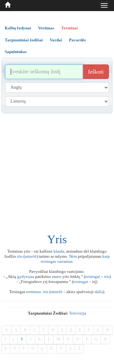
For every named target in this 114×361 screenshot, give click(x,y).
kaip (106, 256)
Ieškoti (96, 72)
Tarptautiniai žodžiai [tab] (24, 40)
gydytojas (25, 276)
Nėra (73, 256)
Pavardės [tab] (77, 40)
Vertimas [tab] (46, 28)
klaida (59, 251)
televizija (77, 313)
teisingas (48, 261)
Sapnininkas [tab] (16, 51)
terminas (33, 291)
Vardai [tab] (56, 40)
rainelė (30, 256)
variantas (65, 261)
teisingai (92, 276)
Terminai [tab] (69, 28)
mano (56, 276)
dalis (99, 291)
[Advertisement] (57, 173)
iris (19, 256)
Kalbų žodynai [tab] (18, 28)
